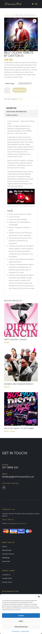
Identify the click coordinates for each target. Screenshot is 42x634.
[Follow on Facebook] (4, 487)
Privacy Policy (25, 631)
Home (6, 15)
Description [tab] (11, 108)
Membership (6, 550)
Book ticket (19, 90)
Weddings (5, 558)
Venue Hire (6, 561)
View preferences (21, 627)
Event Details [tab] (11, 115)
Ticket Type (9, 84)
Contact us (6, 575)
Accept (21, 615)
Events (12, 15)
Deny (21, 621)
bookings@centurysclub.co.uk (18, 476)
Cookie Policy (16, 631)
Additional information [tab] (16, 112)
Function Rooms (8, 554)
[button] (39, 597)
